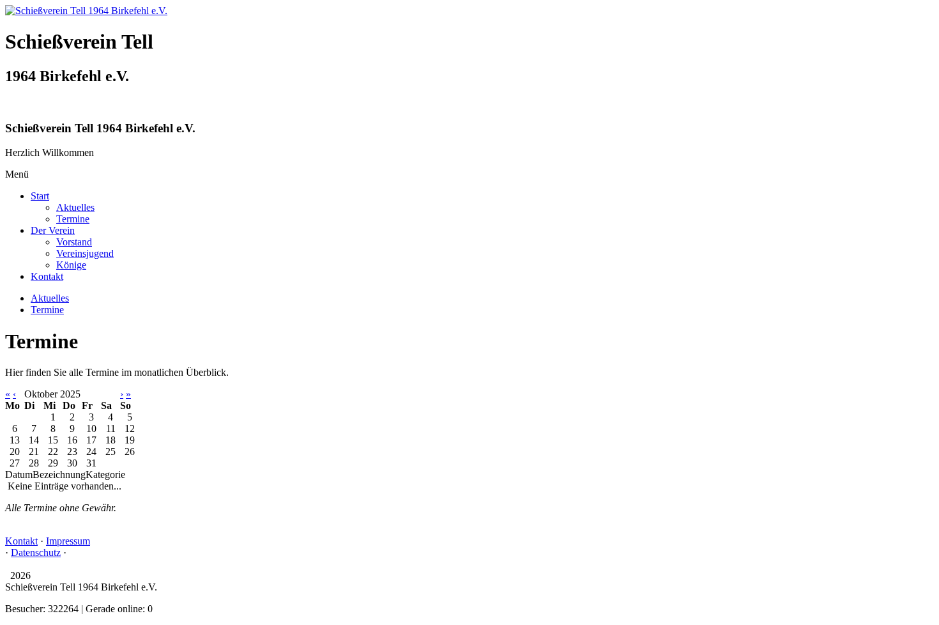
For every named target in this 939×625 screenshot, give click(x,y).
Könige (71, 264)
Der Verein (53, 230)
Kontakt (47, 276)
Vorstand (74, 241)
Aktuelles (75, 207)
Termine (72, 218)
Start (40, 195)
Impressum (68, 541)
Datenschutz (36, 552)
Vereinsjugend (85, 253)
